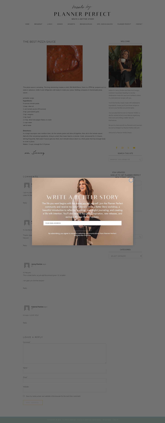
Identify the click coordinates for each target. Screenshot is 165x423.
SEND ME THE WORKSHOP (82, 229)
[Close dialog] (131, 180)
